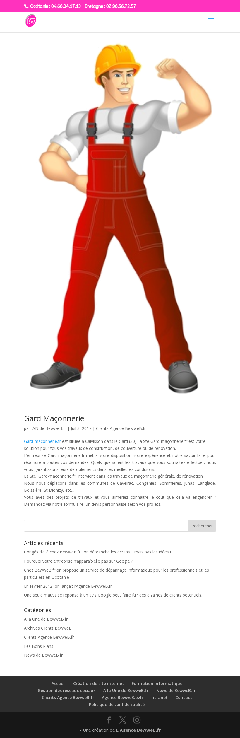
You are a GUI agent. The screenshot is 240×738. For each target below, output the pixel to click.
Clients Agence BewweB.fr (121, 428)
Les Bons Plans (38, 646)
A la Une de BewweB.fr (46, 619)
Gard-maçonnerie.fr (42, 441)
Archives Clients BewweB (48, 628)
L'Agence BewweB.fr (138, 730)
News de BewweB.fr (43, 655)
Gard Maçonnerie (54, 418)
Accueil (59, 683)
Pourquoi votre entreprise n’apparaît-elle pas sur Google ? (78, 561)
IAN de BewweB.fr (48, 428)
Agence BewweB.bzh (122, 697)
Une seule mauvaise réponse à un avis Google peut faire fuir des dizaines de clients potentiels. (113, 595)
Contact (183, 697)
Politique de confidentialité (117, 704)
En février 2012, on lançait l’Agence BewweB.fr (68, 586)
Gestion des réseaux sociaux (67, 690)
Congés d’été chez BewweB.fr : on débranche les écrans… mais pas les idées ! (97, 552)
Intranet (159, 697)
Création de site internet (98, 683)
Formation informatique (157, 683)
